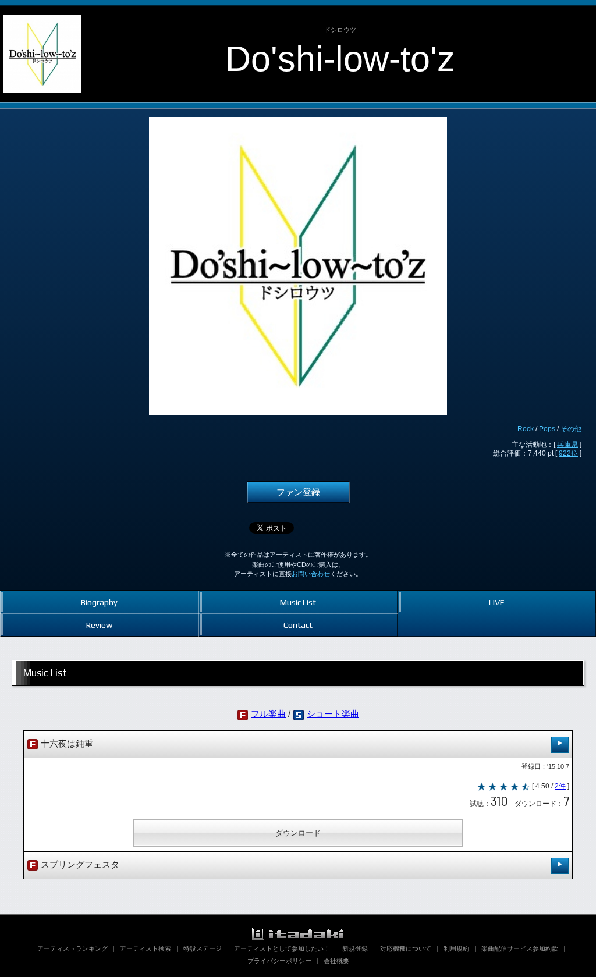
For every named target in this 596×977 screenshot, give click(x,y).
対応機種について (405, 948)
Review (99, 625)
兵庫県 (567, 444)
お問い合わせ (311, 573)
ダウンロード (298, 833)
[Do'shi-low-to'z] (42, 16)
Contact (298, 625)
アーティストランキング (72, 948)
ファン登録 (298, 492)
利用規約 (456, 948)
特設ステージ (202, 948)
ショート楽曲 (333, 714)
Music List (298, 602)
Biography (99, 602)
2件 (560, 786)
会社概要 (336, 960)
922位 (568, 453)
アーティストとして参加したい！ (282, 948)
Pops (547, 429)
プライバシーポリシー (279, 960)
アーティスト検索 (145, 948)
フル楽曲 (268, 714)
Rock (525, 429)
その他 (570, 429)
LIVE (497, 602)
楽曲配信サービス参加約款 (519, 948)
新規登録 (355, 948)
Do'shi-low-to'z (340, 58)
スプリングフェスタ (78, 864)
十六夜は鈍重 (65, 743)
